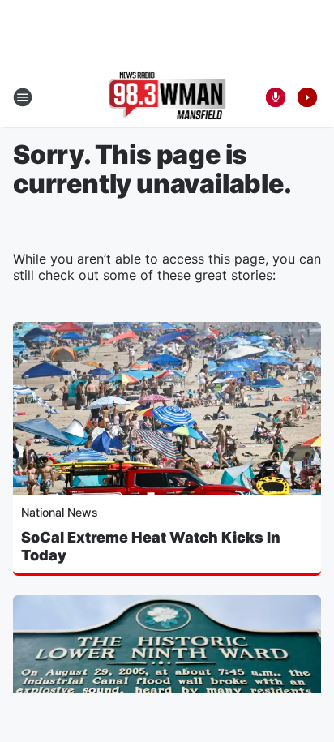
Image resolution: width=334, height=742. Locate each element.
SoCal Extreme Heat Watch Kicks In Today (150, 546)
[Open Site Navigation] (22, 97)
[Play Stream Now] (307, 97)
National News (59, 512)
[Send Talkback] (275, 97)
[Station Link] (167, 97)
